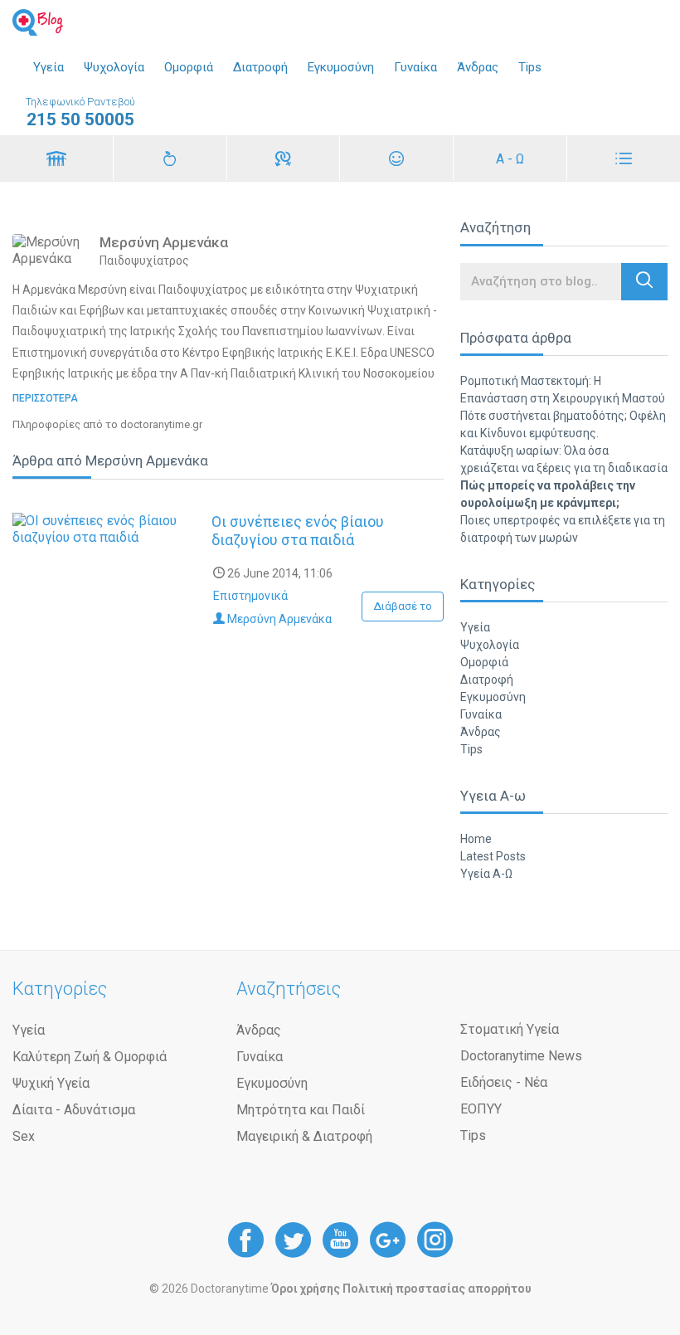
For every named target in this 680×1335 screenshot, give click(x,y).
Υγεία (48, 67)
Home (476, 838)
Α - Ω (510, 159)
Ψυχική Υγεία (51, 1083)
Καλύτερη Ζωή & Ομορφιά (89, 1057)
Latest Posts (493, 856)
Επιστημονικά (250, 595)
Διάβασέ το (402, 606)
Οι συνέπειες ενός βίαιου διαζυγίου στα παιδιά (297, 531)
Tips (530, 67)
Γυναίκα (415, 67)
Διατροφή (260, 67)
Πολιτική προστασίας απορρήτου (437, 1288)
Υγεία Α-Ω (486, 873)
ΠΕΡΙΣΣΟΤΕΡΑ (45, 398)
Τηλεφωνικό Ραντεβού (80, 112)
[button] (644, 281)
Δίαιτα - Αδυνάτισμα (73, 1110)
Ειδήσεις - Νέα (503, 1082)
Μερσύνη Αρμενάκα (278, 619)
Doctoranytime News (521, 1056)
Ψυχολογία (114, 67)
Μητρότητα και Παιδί (300, 1110)
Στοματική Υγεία (509, 1029)
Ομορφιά (188, 67)
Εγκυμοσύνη (341, 67)
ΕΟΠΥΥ (481, 1109)
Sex (23, 1136)
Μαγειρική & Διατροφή (304, 1136)
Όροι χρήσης (305, 1288)
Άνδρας (477, 67)
